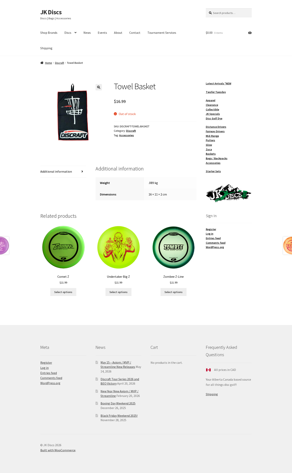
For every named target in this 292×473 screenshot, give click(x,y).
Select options (63, 292)
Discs (67, 33)
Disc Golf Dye (214, 118)
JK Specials (213, 114)
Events (102, 33)
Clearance (212, 105)
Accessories (126, 135)
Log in (209, 233)
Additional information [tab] (56, 171)
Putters (210, 140)
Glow (209, 145)
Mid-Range (212, 136)
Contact (134, 33)
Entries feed (213, 238)
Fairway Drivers (215, 131)
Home (48, 63)
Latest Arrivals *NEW (218, 83)
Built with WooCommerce (57, 450)
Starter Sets (213, 171)
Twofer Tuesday (216, 92)
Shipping (46, 48)
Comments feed (215, 243)
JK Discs (51, 12)
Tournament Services (161, 33)
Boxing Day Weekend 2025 (118, 403)
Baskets (211, 154)
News (87, 33)
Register (211, 229)
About (118, 33)
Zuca (209, 149)
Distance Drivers (216, 127)
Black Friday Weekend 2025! (119, 416)
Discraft (59, 63)
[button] (99, 87)
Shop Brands (48, 33)
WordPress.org (215, 247)
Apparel (210, 100)
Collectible (212, 109)
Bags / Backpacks (216, 158)
